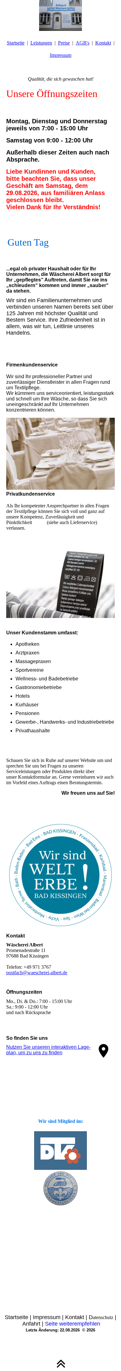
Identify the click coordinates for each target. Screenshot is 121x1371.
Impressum (60, 55)
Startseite (16, 42)
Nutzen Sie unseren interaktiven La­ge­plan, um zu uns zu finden (48, 1049)
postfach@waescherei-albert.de (36, 972)
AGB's (82, 42)
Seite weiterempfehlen (72, 1324)
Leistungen (41, 42)
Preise (64, 42)
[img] (60, 15)
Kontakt (103, 42)
